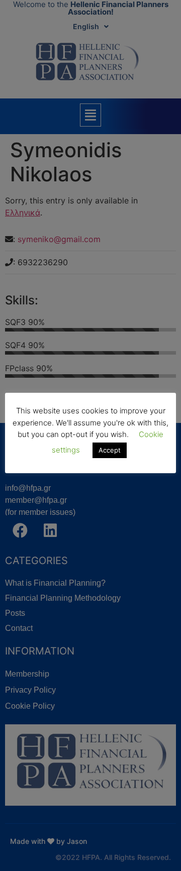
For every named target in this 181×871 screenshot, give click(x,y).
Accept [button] (110, 450)
